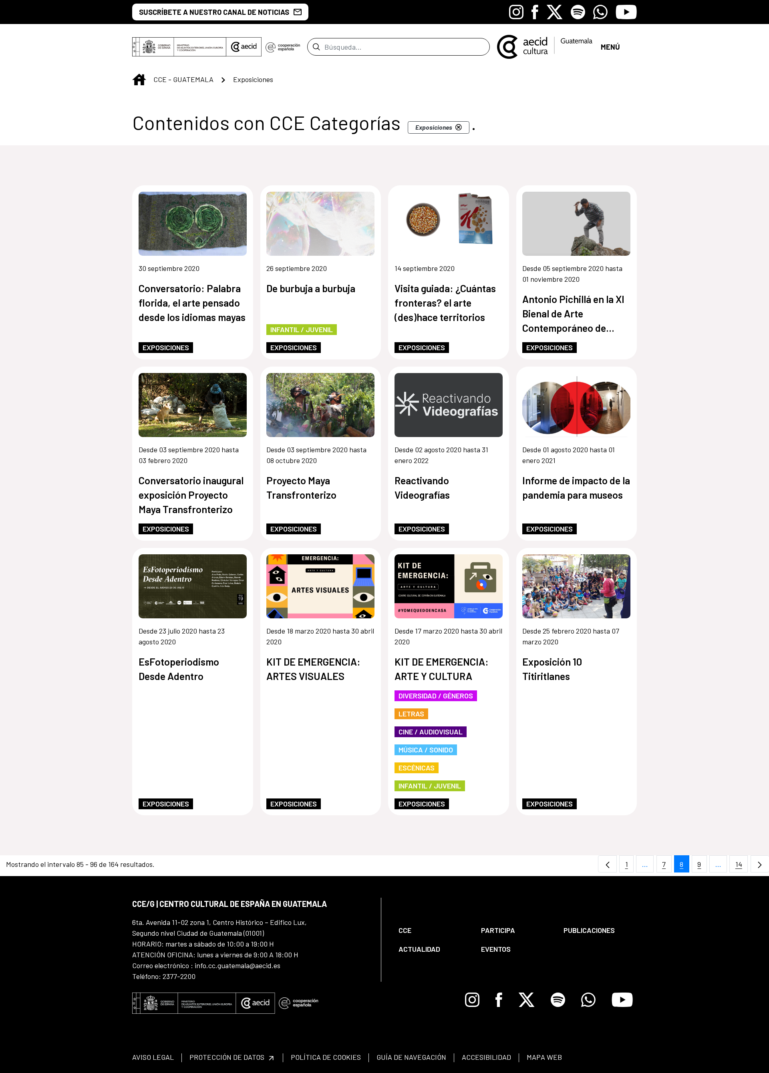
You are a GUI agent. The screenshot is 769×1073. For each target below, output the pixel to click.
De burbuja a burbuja (310, 288)
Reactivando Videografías (422, 487)
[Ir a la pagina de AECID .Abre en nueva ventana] (244, 46)
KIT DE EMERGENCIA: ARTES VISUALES (313, 669)
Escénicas (417, 767)
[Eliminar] (458, 127)
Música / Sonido (426, 749)
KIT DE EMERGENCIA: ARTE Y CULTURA (442, 669)
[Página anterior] (607, 863)
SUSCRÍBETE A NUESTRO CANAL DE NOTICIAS (214, 12)
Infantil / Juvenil (301, 329)
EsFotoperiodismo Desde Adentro (179, 669)
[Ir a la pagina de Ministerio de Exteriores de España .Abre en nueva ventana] (179, 46)
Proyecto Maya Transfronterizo (301, 487)
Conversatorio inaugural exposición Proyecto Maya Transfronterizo (191, 494)
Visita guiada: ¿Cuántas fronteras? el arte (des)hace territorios (445, 302)
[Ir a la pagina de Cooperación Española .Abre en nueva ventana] (283, 46)
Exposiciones (166, 347)
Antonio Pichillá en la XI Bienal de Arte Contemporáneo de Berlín (573, 314)
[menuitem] (433, 930)
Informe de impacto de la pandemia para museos (576, 487)
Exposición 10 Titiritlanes (552, 669)
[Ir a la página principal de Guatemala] (545, 46)
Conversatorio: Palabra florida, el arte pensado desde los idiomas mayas (192, 302)
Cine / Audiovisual (431, 731)
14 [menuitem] (741, 866)
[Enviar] (316, 46)
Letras (411, 713)
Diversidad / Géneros (436, 695)
